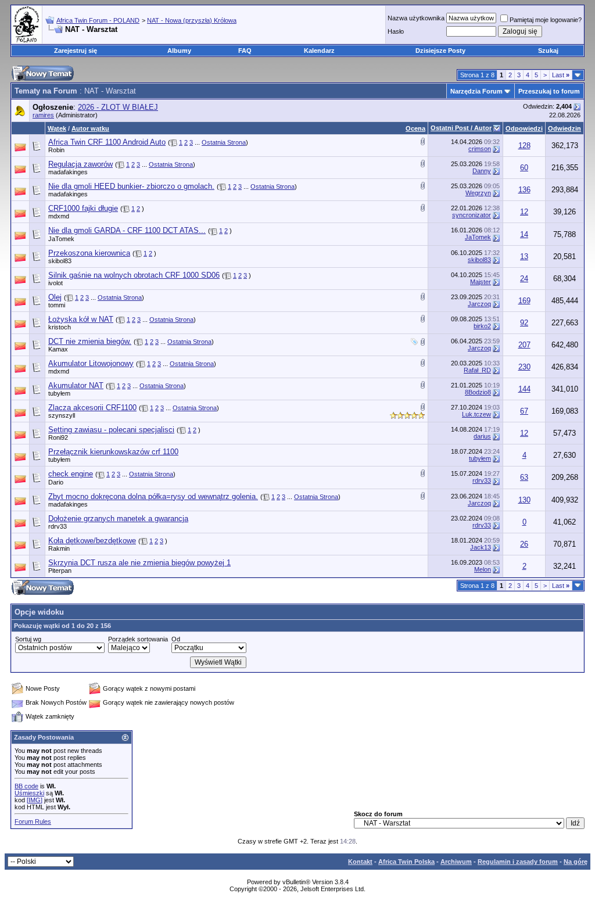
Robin (56, 149)
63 (524, 477)
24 (524, 278)
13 (524, 256)
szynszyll (61, 415)
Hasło (396, 31)
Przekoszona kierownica (89, 253)
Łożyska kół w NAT (80, 319)
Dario (55, 482)
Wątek (57, 128)
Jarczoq (479, 303)
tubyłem (59, 393)
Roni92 (58, 437)
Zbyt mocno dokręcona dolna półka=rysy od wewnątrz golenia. (153, 496)
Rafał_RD (477, 370)
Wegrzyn (478, 192)
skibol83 (59, 260)
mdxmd (58, 216)
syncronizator (471, 214)
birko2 (482, 325)
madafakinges (68, 171)
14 (524, 234)
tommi (56, 305)
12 (524, 211)
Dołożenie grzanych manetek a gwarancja (118, 518)
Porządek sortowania (138, 639)
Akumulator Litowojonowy (91, 363)
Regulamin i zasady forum (518, 861)
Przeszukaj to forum (549, 91)
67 (524, 411)
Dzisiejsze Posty (440, 50)
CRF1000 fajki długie (83, 208)
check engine (70, 473)
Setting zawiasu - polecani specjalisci (111, 429)
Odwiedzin (564, 128)
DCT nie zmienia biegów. (89, 341)
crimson (479, 148)
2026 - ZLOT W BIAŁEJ (118, 107)
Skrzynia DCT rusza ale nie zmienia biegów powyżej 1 (139, 562)
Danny (481, 170)
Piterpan (59, 570)
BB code (26, 786)
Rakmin (59, 548)
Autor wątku (90, 128)
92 (524, 322)
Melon (482, 569)
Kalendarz (319, 50)
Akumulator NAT (75, 385)
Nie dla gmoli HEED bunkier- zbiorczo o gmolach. (131, 186)
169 (524, 300)
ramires (43, 115)
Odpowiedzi (524, 128)
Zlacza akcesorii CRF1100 (92, 407)
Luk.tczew (476, 414)
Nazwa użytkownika (416, 18)
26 (524, 544)
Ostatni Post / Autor (461, 127)
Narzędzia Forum (476, 91)
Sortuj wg (28, 639)
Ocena (415, 128)
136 (524, 189)
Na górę (575, 861)
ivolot (55, 282)
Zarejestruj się (75, 50)
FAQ (245, 50)
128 (524, 145)
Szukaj (548, 50)
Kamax (58, 349)
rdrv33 (481, 480)
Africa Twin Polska (406, 861)
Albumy (179, 50)
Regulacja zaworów (80, 164)
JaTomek (61, 238)
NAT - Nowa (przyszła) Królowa (191, 20)
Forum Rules (33, 821)
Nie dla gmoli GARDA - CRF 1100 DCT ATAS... (127, 230)
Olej (55, 297)
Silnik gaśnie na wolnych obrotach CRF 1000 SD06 (134, 275)
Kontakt (360, 861)
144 (524, 389)
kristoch (59, 327)
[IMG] (34, 799)
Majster (480, 281)
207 (524, 344)
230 (524, 367)
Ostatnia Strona (224, 142)
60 (524, 167)
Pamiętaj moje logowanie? (546, 19)
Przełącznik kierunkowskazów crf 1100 (113, 451)
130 (524, 500)
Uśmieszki (29, 793)
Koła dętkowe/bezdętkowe (92, 540)
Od (175, 639)
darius (482, 436)
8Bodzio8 (478, 392)
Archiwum (456, 861)
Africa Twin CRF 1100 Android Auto (107, 142)
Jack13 (480, 547)
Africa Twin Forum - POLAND (97, 20)
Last (560, 74)
